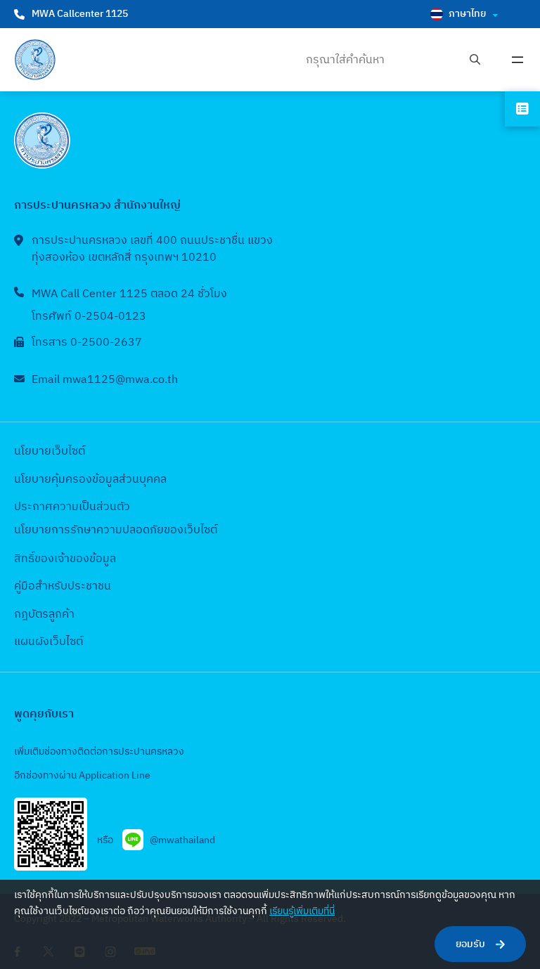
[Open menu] (517, 59)
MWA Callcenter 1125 (80, 14)
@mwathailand (182, 840)
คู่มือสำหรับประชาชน (62, 586)
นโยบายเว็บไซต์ (49, 451)
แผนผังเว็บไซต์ (48, 641)
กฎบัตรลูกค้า (44, 614)
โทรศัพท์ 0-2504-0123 (89, 316)
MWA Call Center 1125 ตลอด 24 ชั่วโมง (129, 294)
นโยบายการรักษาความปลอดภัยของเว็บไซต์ (115, 530)
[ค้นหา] (475, 60)
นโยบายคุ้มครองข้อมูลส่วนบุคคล (90, 479)
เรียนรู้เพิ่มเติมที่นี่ (302, 911)
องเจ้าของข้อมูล (78, 558)
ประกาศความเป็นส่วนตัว (72, 506)
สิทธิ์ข (27, 558)
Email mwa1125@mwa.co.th (105, 379)
